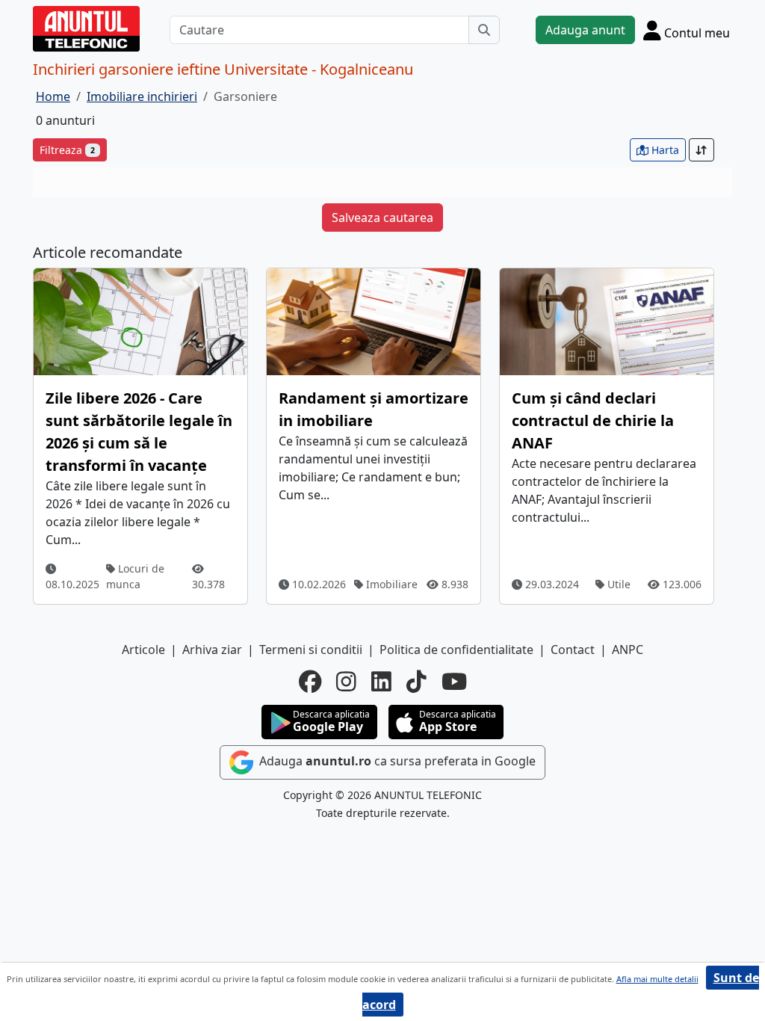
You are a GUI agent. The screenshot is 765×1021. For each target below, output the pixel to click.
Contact (573, 649)
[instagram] (346, 681)
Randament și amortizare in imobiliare (373, 409)
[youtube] (454, 681)
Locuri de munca (135, 576)
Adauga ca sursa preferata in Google (396, 761)
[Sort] (701, 149)
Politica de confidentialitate (456, 649)
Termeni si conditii (310, 649)
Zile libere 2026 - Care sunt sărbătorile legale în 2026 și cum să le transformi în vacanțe (139, 431)
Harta (663, 150)
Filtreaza (67, 150)
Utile (617, 584)
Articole (143, 649)
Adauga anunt (585, 30)
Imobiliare (390, 584)
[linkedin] (381, 681)
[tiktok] (416, 681)
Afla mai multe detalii (657, 978)
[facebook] (310, 681)
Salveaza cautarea (382, 217)
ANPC (627, 649)
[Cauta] (484, 30)
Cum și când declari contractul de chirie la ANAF (593, 420)
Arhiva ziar (212, 649)
